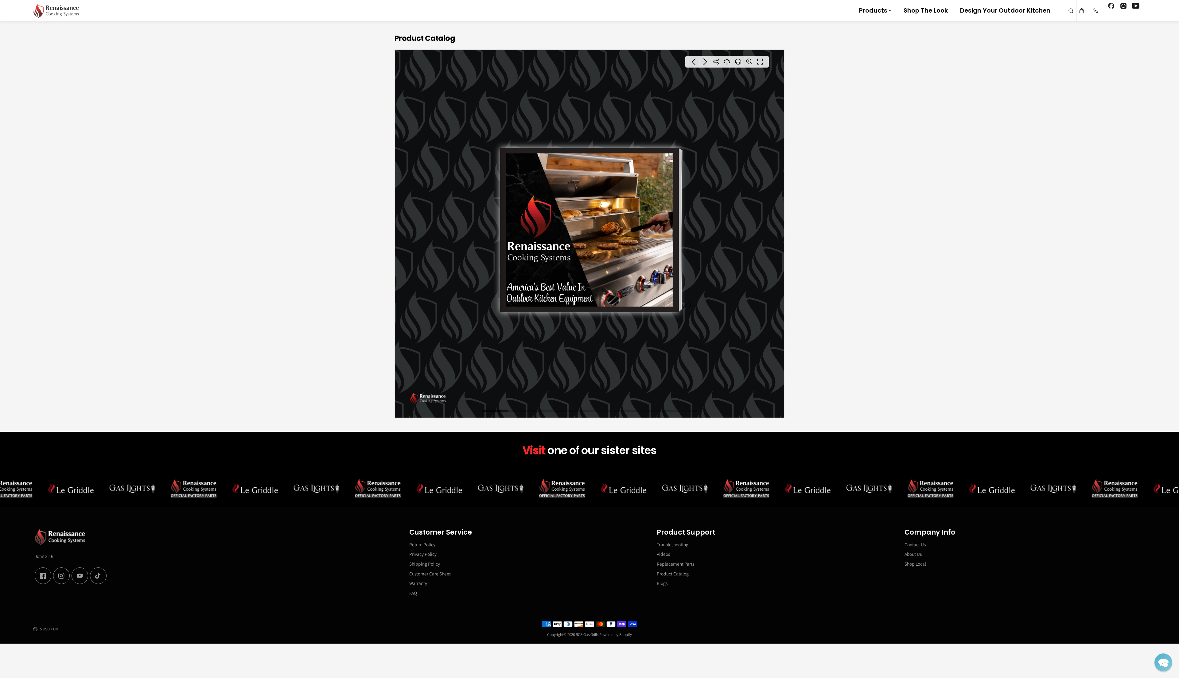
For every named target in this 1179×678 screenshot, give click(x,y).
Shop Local (915, 564)
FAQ (413, 593)
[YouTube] (1136, 7)
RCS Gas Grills (587, 634)
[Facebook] (1111, 7)
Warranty (418, 583)
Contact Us (915, 544)
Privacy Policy (423, 554)
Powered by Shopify (615, 634)
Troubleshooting (672, 544)
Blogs (662, 583)
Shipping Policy (424, 564)
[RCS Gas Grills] (56, 10)
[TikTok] (98, 575)
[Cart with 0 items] (1081, 10)
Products (873, 10)
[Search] (1071, 10)
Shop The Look (926, 10)
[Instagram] (1123, 7)
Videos (663, 554)
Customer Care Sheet (430, 574)
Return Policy (422, 544)
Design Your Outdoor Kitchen (1005, 10)
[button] (1163, 662)
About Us (913, 554)
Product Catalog (673, 574)
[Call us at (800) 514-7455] (1095, 10)
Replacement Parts (675, 564)
